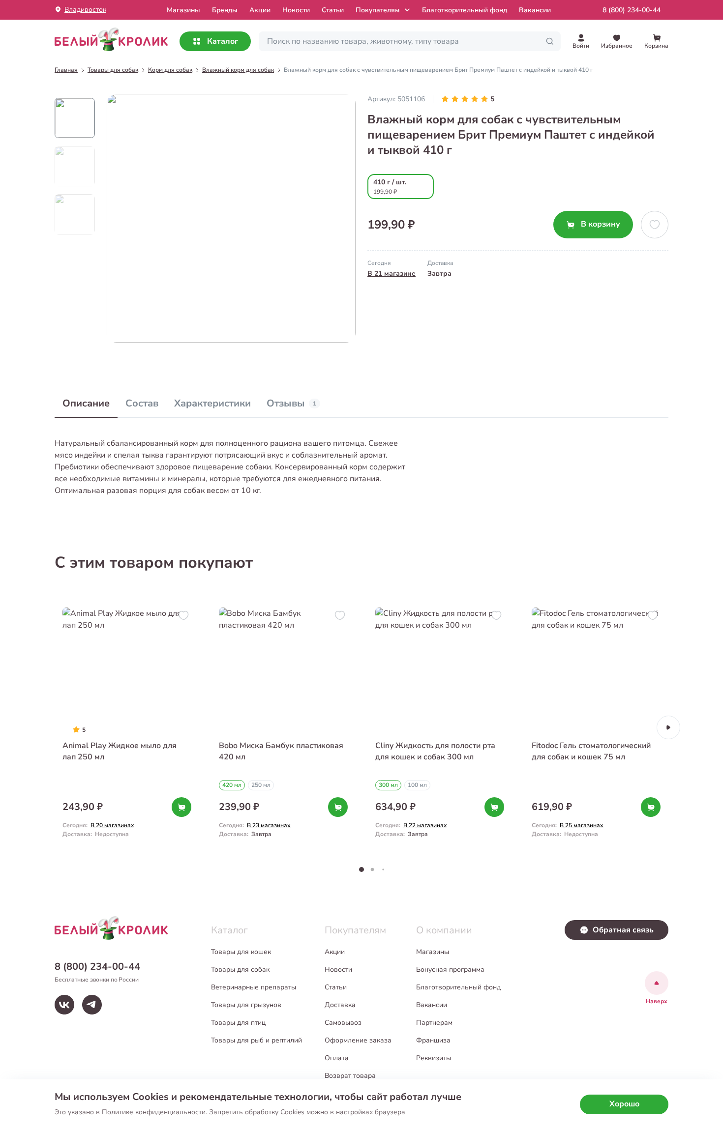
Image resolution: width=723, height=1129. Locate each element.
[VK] (64, 1004)
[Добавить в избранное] (654, 224)
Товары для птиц (238, 1022)
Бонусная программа (450, 969)
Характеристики (212, 403)
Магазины (432, 951)
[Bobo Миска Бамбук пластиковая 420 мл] (283, 727)
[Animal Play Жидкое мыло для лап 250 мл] (127, 727)
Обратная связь (623, 930)
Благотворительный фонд (464, 10)
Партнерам (434, 1022)
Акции (260, 10)
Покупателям (377, 10)
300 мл (388, 785)
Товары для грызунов (246, 1005)
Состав (141, 403)
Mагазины (183, 10)
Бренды (225, 10)
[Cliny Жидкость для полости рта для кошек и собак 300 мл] (439, 727)
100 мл (417, 785)
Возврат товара (350, 1075)
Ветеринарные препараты (253, 987)
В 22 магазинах (425, 825)
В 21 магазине (391, 273)
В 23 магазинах (269, 825)
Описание (86, 403)
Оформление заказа (358, 1040)
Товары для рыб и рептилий (256, 1040)
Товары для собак (240, 969)
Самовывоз (343, 1022)
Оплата (337, 1058)
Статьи (333, 10)
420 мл (231, 785)
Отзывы (291, 403)
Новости (296, 10)
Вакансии (535, 10)
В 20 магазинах (112, 825)
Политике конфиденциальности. (154, 1112)
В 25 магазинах (581, 825)
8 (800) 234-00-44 (631, 10)
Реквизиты (433, 1058)
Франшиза (433, 1040)
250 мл (261, 785)
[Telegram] (92, 1004)
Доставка (340, 1005)
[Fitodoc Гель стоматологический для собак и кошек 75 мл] (596, 727)
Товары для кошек (241, 951)
